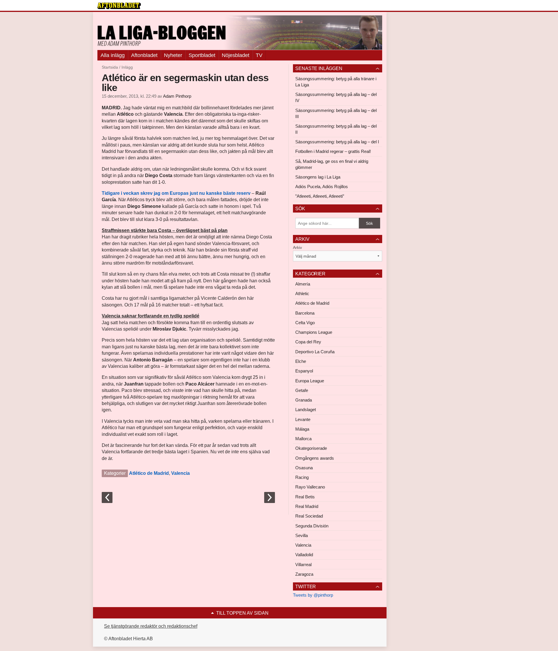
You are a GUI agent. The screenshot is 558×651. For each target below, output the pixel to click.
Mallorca (303, 438)
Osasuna (304, 467)
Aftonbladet (144, 55)
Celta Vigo (305, 322)
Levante (302, 419)
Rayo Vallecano (310, 486)
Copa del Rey (308, 341)
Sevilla (301, 535)
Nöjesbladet (235, 55)
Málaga (302, 429)
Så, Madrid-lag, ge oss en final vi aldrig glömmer (331, 164)
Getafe (301, 390)
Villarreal (303, 564)
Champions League (313, 332)
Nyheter (173, 55)
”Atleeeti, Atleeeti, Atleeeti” (319, 196)
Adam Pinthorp (177, 96)
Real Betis (305, 496)
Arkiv (297, 247)
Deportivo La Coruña (315, 351)
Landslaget (305, 409)
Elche (300, 361)
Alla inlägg (113, 55)
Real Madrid (306, 506)
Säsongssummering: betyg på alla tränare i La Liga (335, 81)
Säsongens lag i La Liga (317, 176)
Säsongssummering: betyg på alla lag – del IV (336, 97)
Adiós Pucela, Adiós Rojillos (321, 186)
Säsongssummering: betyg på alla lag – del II (336, 129)
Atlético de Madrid (149, 473)
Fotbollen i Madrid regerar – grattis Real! (333, 151)
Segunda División (311, 525)
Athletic (302, 293)
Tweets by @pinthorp (313, 595)
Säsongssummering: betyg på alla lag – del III (336, 113)
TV (259, 55)
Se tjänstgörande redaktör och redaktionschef (150, 626)
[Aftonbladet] (119, 6)
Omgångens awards (314, 458)
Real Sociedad (309, 515)
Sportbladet (202, 55)
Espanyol (304, 370)
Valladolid (304, 554)
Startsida (110, 67)
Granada (303, 399)
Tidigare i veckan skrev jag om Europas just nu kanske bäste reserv (176, 193)
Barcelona (304, 313)
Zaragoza (304, 574)
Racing (302, 477)
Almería (302, 283)
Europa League (309, 380)
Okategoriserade (311, 448)
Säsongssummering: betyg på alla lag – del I (337, 141)
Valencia (180, 473)
